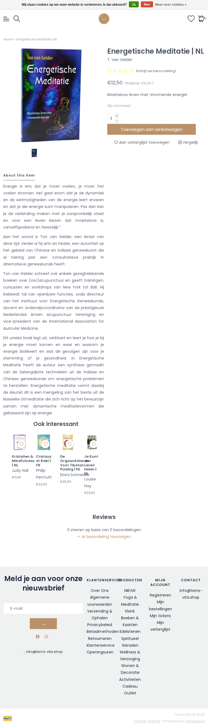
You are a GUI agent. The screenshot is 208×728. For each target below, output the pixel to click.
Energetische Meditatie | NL (36, 39)
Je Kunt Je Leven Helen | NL (91, 465)
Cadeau (130, 686)
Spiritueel (130, 638)
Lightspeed (195, 721)
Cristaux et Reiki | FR (43, 460)
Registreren (160, 595)
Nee (147, 5)
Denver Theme (147, 721)
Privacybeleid (99, 624)
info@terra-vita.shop (44, 651)
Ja (134, 5)
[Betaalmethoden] (8, 718)
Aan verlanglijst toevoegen (144, 142)
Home (7, 39)
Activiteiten (130, 679)
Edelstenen (130, 631)
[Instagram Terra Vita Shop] (46, 636)
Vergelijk (189, 142)
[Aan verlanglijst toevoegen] (21, 444)
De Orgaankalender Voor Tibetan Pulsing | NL (75, 463)
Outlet (130, 693)
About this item (19, 175)
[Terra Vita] (104, 18)
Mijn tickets (160, 615)
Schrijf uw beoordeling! (156, 71)
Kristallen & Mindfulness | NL (23, 460)
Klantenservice (101, 645)
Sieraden (130, 645)
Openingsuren (100, 652)
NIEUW (130, 590)
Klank (130, 611)
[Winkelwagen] (201, 18)
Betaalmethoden (103, 631)
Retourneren (100, 638)
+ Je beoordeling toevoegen (104, 536)
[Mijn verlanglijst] (191, 18)
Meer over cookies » (171, 5)
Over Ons (100, 590)
